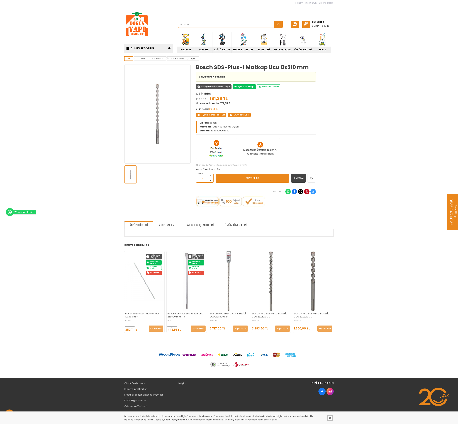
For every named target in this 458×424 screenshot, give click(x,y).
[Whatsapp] (288, 191)
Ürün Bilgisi (139, 225)
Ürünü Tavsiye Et (241, 115)
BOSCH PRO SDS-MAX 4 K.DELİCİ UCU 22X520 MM (228, 315)
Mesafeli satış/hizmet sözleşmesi (143, 394)
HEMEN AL (298, 178)
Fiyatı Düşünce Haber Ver (213, 115)
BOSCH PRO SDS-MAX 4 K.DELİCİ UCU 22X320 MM (312, 315)
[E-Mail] (313, 191)
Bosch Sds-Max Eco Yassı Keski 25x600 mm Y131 (185, 315)
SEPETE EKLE (252, 178)
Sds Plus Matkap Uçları (183, 58)
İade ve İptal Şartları (135, 389)
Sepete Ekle (156, 328)
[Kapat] (330, 418)
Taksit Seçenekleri (199, 225)
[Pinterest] (307, 191)
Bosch (213, 122)
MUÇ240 (213, 108)
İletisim (299, 2)
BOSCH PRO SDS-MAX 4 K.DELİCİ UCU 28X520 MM (270, 315)
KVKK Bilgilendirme (135, 400)
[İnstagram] (330, 391)
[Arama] (278, 24)
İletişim (182, 383)
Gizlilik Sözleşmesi (134, 383)
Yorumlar (166, 225)
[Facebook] (294, 191)
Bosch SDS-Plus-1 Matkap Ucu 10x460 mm (142, 315)
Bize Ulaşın (453, 212)
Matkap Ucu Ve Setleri (150, 58)
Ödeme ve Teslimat (135, 406)
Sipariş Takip (326, 2)
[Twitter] (300, 191)
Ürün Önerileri (236, 225)
